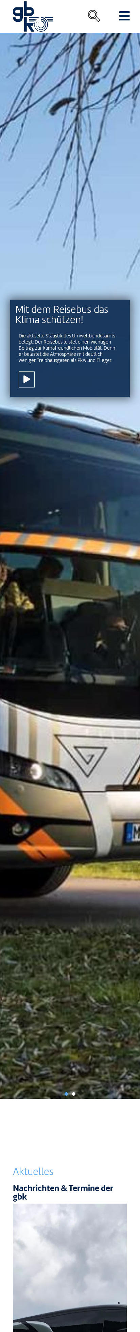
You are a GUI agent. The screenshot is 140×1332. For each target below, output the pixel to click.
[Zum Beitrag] (27, 379)
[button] (66, 1094)
